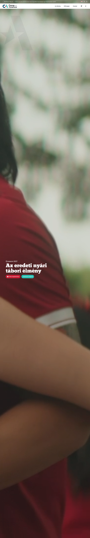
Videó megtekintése (14, 276)
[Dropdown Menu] (85, 6)
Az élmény (58, 6)
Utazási (75, 6)
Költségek (67, 6)
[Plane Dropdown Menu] (81, 6)
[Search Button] (86, 1)
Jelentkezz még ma (8, 1)
